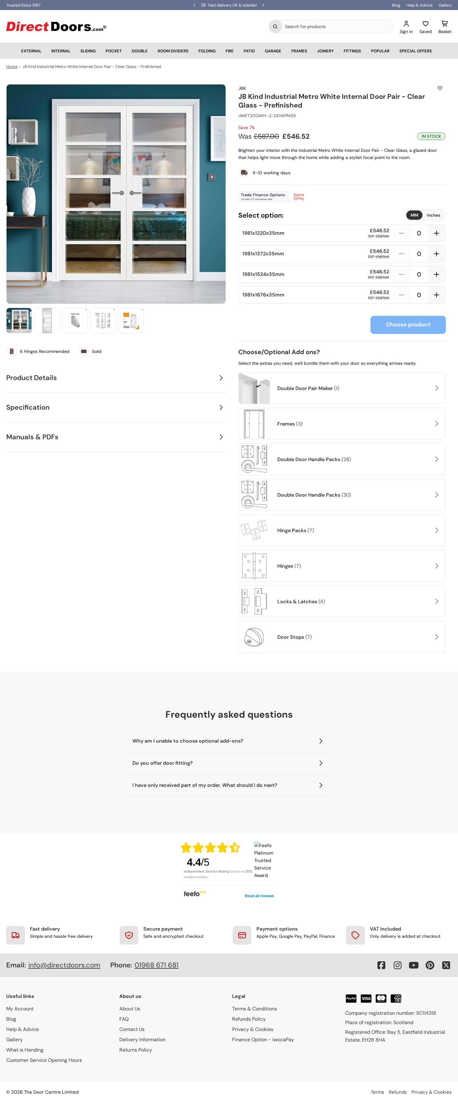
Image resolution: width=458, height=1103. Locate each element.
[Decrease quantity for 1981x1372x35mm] (401, 253)
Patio (249, 51)
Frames (299, 51)
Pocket (114, 51)
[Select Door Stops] (436, 637)
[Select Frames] (436, 423)
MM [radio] (414, 215)
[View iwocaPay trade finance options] (342, 196)
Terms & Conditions (254, 1008)
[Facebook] (381, 965)
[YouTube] (413, 965)
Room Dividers (173, 51)
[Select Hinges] (436, 566)
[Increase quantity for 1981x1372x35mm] (436, 253)
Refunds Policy (249, 1019)
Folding (207, 51)
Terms (377, 1092)
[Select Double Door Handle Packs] (436, 459)
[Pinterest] (430, 965)
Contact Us (132, 1029)
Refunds (398, 1092)
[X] (446, 965)
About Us (129, 1008)
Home (11, 66)
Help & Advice (419, 5)
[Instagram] (397, 965)
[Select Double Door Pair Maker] (436, 388)
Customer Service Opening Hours (44, 1060)
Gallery (445, 5)
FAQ (124, 1019)
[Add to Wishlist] (440, 88)
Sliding (88, 51)
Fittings (352, 51)
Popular (380, 51)
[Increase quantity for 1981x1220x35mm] (436, 233)
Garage (273, 51)
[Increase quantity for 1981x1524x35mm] (436, 274)
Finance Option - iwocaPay (263, 1039)
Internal (60, 51)
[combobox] (337, 26)
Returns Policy (135, 1050)
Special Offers (415, 51)
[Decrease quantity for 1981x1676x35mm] (401, 295)
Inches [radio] (433, 215)
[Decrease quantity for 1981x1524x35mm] (401, 274)
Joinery (325, 51)
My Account (20, 1008)
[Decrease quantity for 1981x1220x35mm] (401, 233)
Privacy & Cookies (252, 1029)
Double (140, 51)
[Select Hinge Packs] (436, 530)
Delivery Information (142, 1039)
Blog (396, 5)
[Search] (275, 26)
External (31, 51)
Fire (230, 51)
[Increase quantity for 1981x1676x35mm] (436, 295)
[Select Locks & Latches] (436, 601)
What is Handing (25, 1050)
